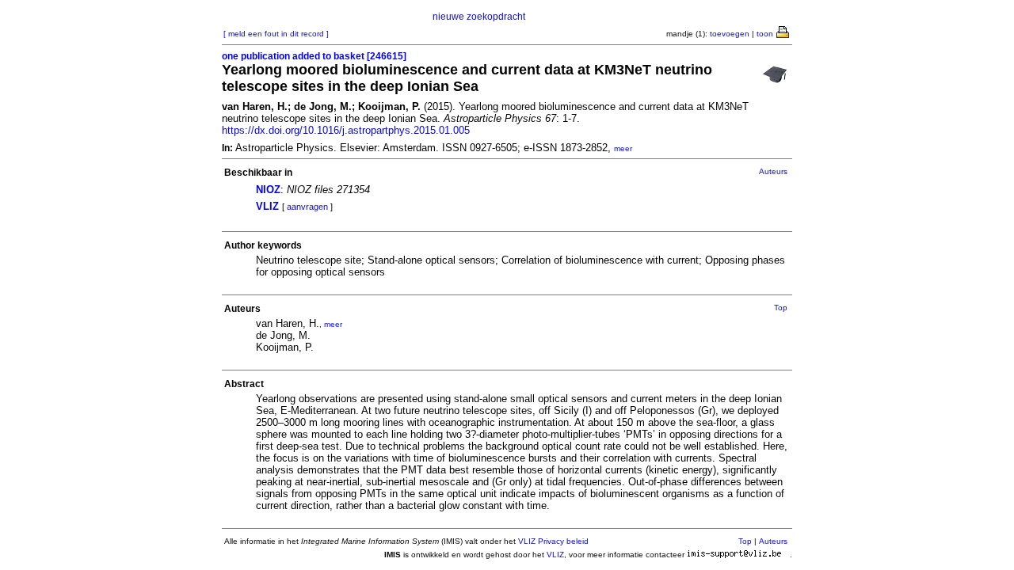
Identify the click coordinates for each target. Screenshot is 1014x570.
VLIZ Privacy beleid (553, 541)
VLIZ (267, 206)
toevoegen (729, 33)
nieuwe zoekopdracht (479, 16)
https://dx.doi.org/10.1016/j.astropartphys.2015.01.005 (346, 130)
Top (780, 307)
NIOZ (268, 190)
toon (765, 33)
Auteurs (773, 171)
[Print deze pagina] (783, 31)
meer (623, 148)
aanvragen (307, 206)
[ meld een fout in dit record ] (276, 33)
